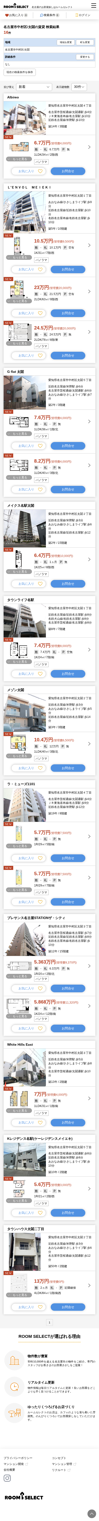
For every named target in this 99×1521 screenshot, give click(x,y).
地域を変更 (66, 42)
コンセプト (59, 1458)
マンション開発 (14, 1464)
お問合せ (68, 171)
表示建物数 (62, 86)
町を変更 (85, 42)
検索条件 (51, 15)
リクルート (59, 1470)
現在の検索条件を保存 (19, 72)
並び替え (9, 86)
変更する (85, 57)
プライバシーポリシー (18, 1458)
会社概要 (9, 1469)
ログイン (84, 15)
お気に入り (18, 15)
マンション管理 (62, 1464)
